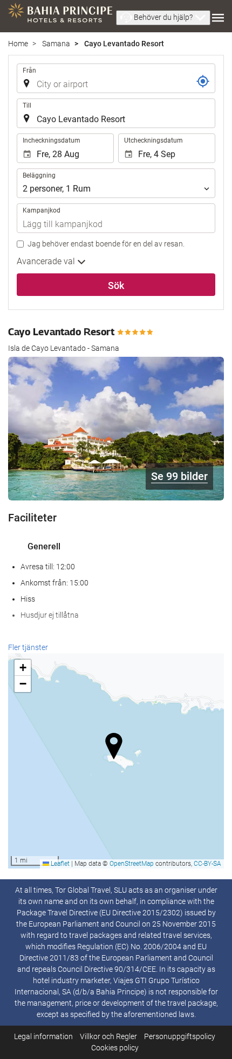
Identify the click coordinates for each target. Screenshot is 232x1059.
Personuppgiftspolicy (179, 1036)
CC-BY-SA (207, 863)
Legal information (43, 1036)
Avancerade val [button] (47, 261)
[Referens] (203, 81)
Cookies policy (115, 1047)
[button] (163, 17)
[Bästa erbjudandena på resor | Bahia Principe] (60, 16)
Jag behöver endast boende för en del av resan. (106, 243)
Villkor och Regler (108, 1036)
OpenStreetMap (132, 863)
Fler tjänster (28, 647)
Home (18, 43)
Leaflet (59, 863)
